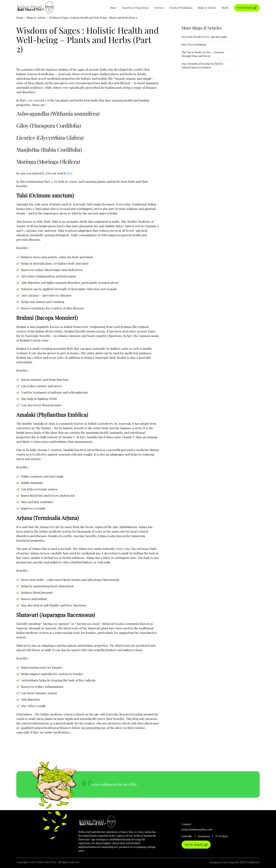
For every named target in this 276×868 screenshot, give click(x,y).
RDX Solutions (250, 862)
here (70, 173)
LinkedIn (187, 836)
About (113, 7)
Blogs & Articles (207, 7)
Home (19, 17)
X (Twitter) (222, 836)
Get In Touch (244, 7)
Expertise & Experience (135, 7)
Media (225, 7)
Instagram (204, 836)
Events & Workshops (180, 7)
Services (159, 7)
